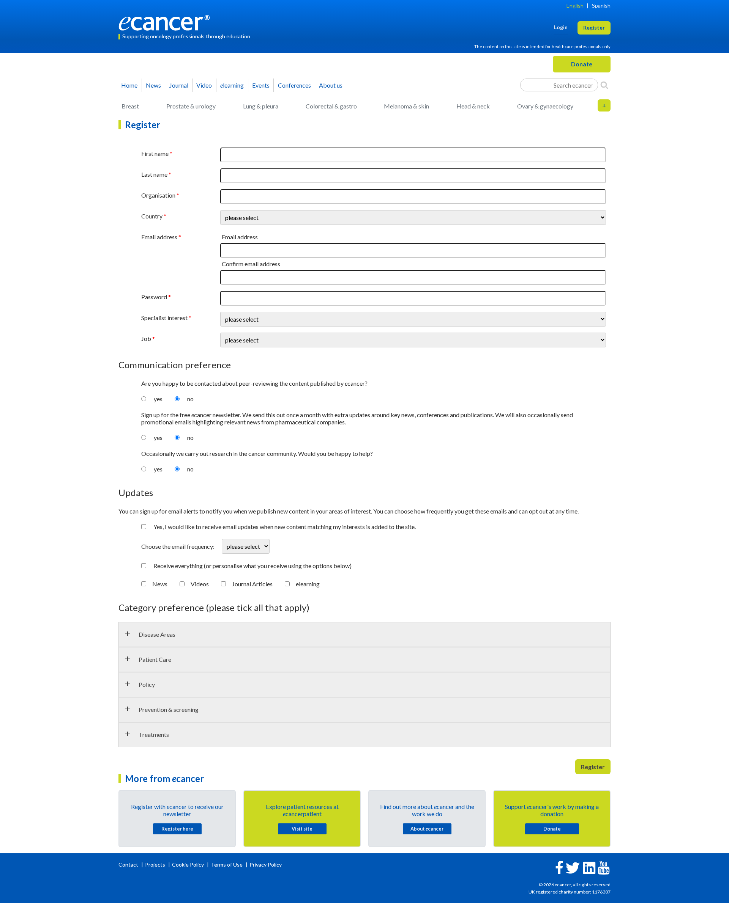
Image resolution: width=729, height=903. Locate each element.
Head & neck (473, 106)
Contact (128, 864)
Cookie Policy (188, 864)
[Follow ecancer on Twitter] (573, 867)
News (153, 85)
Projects (155, 864)
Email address (159, 236)
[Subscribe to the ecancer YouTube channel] (604, 867)
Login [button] (561, 27)
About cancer (426, 829)
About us (330, 85)
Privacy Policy (265, 864)
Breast (130, 106)
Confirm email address (251, 263)
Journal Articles (252, 583)
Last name (154, 174)
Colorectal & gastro (331, 106)
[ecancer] (166, 22)
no (190, 398)
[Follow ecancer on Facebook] (559, 867)
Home (129, 85)
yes (158, 398)
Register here (177, 829)
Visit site (302, 829)
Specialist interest (164, 317)
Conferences (294, 85)
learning (232, 85)
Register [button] (594, 27)
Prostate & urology (191, 106)
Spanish (601, 5)
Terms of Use (227, 864)
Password (154, 296)
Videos (200, 583)
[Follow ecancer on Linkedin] (589, 867)
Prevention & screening (169, 709)
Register (593, 766)
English (575, 5)
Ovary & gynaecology (545, 106)
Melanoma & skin (406, 106)
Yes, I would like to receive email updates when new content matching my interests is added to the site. (284, 526)
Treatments (154, 734)
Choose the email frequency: (178, 546)
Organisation (158, 195)
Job (146, 338)
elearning (308, 583)
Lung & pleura (260, 106)
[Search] (604, 85)
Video (204, 85)
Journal (178, 85)
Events (261, 85)
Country (152, 216)
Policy (147, 684)
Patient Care (155, 659)
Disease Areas (157, 634)
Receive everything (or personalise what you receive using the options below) (252, 565)
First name (155, 153)
